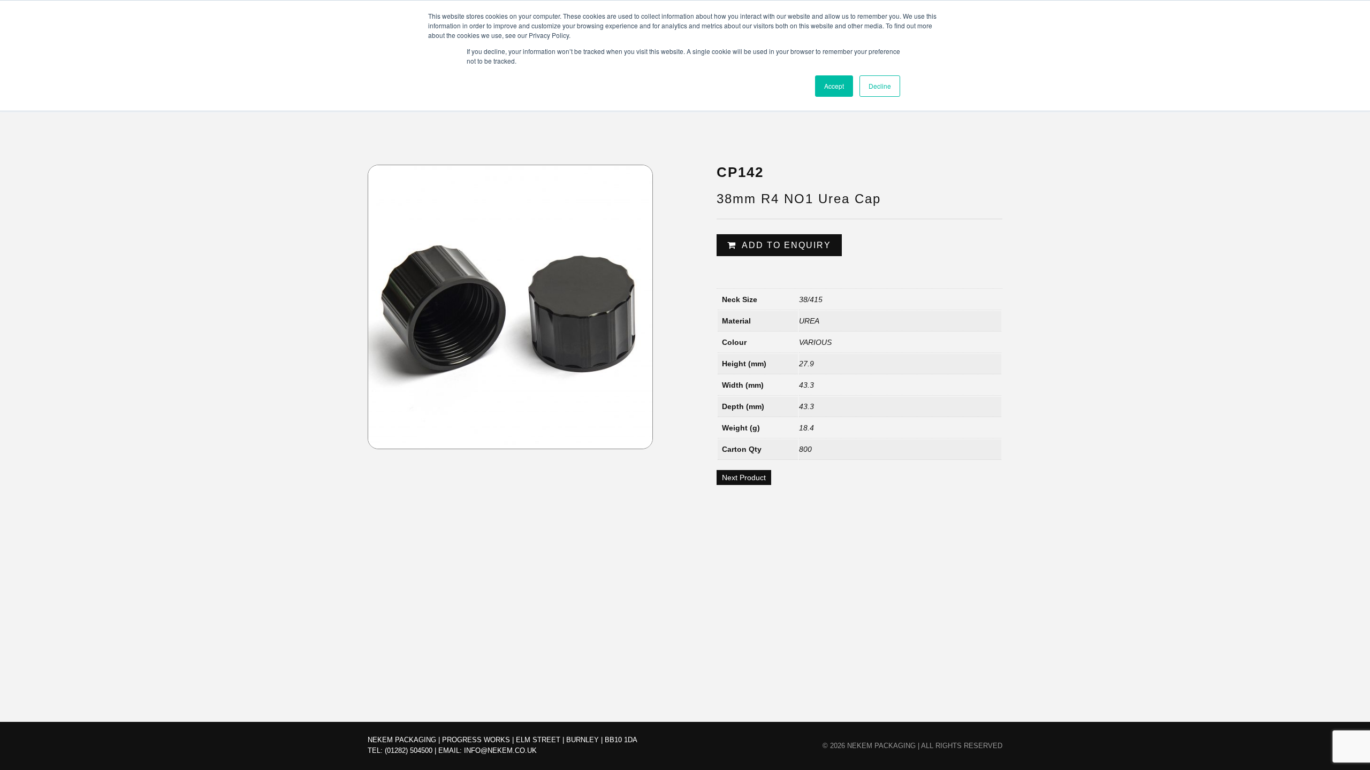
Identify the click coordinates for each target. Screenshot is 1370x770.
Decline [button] (880, 85)
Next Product (744, 477)
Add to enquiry (786, 245)
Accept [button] (834, 85)
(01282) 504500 (408, 750)
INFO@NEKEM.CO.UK (500, 750)
